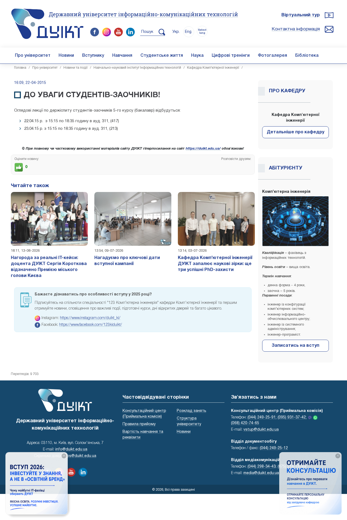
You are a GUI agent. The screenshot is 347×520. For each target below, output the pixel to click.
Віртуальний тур (300, 15)
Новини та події (75, 67)
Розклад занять (191, 411)
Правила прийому (139, 424)
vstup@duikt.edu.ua (261, 429)
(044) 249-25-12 (274, 448)
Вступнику (93, 56)
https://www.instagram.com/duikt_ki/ (90, 318)
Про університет (32, 56)
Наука (197, 56)
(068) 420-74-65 (245, 423)
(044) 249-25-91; (262, 417)
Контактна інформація (296, 29)
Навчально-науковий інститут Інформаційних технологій (137, 67)
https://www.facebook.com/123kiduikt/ (90, 325)
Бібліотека (307, 56)
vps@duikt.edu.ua (80, 456)
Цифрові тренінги (231, 56)
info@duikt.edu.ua (71, 449)
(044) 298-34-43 (262, 466)
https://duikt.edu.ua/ (203, 148)
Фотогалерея (272, 56)
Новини (66, 56)
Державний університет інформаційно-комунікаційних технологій (143, 14)
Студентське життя (161, 56)
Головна (20, 67)
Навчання (122, 56)
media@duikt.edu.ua (261, 473)
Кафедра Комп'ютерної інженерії (213, 67)
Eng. (188, 32)
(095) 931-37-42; (292, 417)
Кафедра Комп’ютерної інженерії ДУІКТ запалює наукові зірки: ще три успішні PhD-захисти (215, 264)
